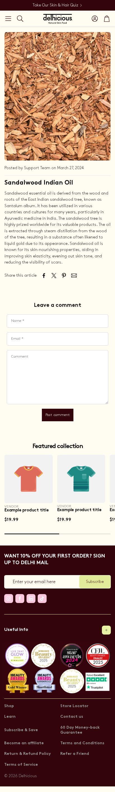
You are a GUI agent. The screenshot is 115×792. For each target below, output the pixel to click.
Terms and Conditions (82, 743)
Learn (10, 717)
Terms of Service (21, 765)
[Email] (74, 275)
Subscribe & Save (21, 730)
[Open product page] (28, 479)
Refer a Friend (74, 754)
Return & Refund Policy (27, 754)
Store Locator (74, 706)
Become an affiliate (24, 743)
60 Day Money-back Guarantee (80, 730)
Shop (9, 706)
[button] (8, 18)
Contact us (71, 717)
